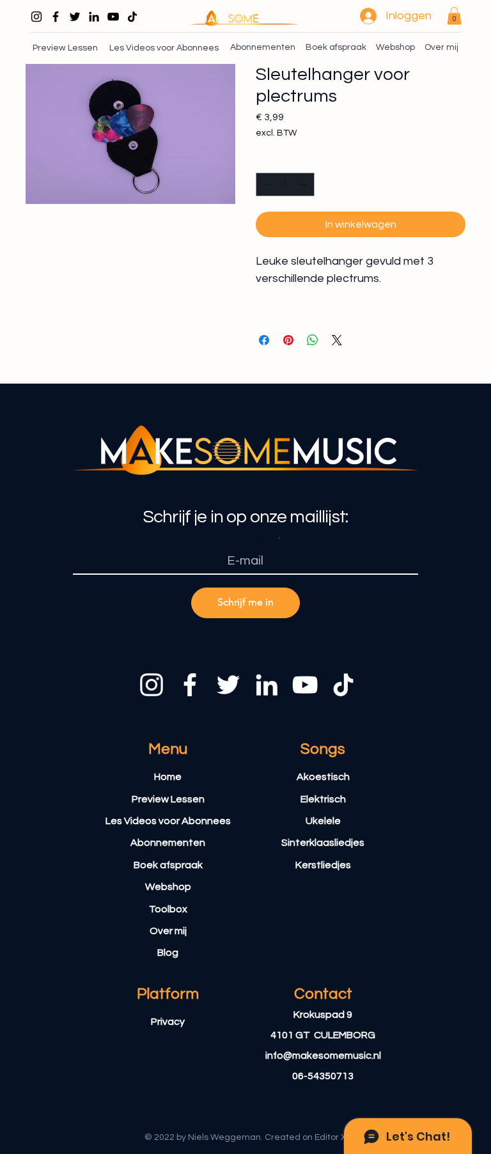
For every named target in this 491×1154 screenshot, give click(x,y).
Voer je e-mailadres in (243, 539)
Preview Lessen (168, 799)
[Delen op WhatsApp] (312, 340)
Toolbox (168, 909)
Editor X (331, 1137)
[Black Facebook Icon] (56, 17)
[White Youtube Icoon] (305, 684)
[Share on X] (337, 340)
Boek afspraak (168, 865)
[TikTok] (132, 17)
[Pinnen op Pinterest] (288, 340)
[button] (454, 15)
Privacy (168, 1022)
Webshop (168, 887)
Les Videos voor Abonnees (168, 821)
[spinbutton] (285, 184)
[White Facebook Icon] (190, 684)
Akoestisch (323, 777)
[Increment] (305, 184)
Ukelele (323, 821)
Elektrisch (323, 799)
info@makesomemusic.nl (323, 1055)
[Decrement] (266, 184)
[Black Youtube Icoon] (113, 17)
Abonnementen (167, 843)
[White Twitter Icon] (228, 684)
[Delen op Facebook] (264, 340)
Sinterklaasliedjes (322, 843)
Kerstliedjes (323, 865)
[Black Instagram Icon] (36, 17)
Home (168, 777)
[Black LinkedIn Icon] (94, 17)
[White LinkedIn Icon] (266, 684)
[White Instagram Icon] (151, 684)
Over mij (168, 931)
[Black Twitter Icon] (75, 17)
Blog (167, 952)
